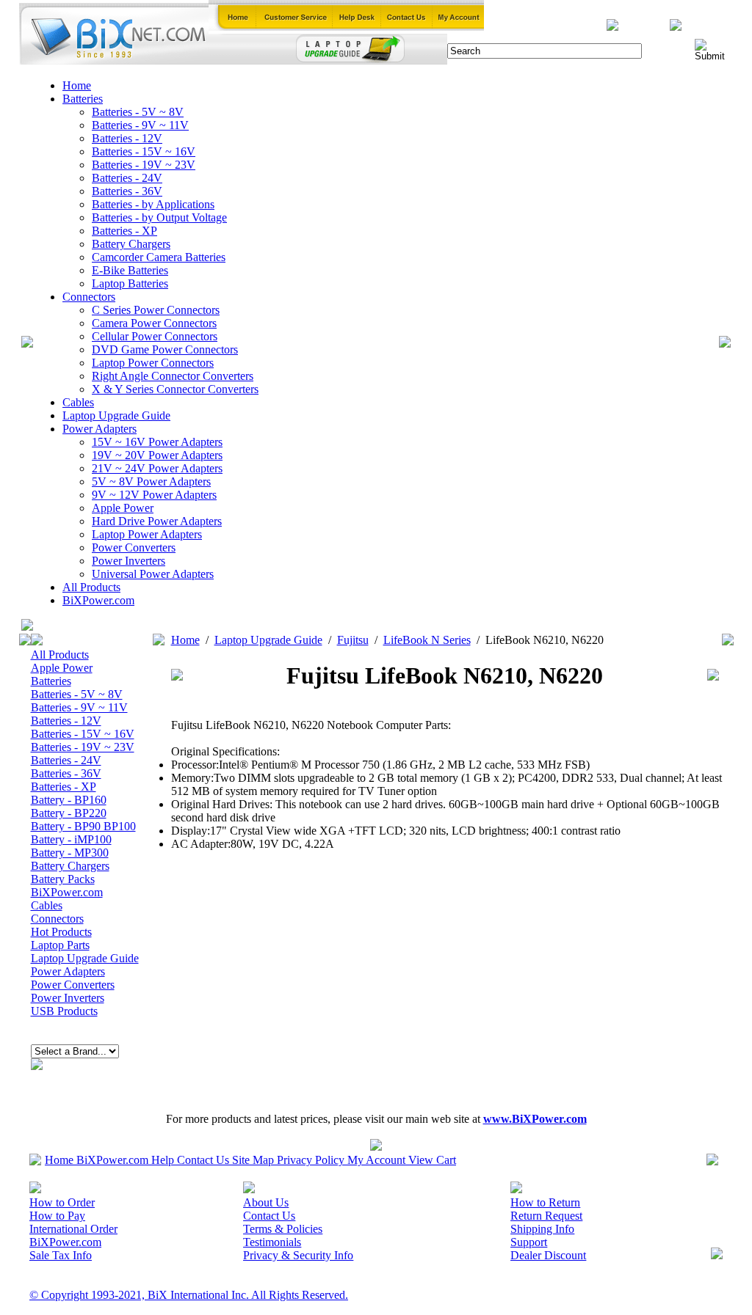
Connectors (88, 296)
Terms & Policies (282, 1229)
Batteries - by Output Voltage (159, 217)
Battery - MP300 (70, 852)
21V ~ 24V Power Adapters (157, 468)
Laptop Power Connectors (153, 362)
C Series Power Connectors (156, 310)
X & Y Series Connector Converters (175, 389)
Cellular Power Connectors (154, 336)
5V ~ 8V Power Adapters (151, 481)
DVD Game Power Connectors (165, 349)
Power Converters (134, 547)
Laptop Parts (60, 945)
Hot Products (61, 932)
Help (162, 1160)
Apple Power (122, 508)
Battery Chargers (131, 244)
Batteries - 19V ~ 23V (143, 164)
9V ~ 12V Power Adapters (154, 494)
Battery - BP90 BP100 (83, 826)
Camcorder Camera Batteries (158, 257)
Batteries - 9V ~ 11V (140, 125)
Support (528, 1242)
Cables (78, 402)
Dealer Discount (548, 1255)
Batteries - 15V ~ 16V (143, 151)
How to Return (545, 1202)
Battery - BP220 (68, 813)
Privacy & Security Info (298, 1255)
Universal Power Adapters (153, 574)
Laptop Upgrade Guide (116, 415)
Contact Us (203, 1160)
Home (76, 85)
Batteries (82, 98)
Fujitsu (353, 640)
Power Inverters (128, 560)
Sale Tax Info (60, 1255)
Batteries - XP (124, 230)
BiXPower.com (98, 600)
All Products (91, 587)
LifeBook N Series (427, 640)
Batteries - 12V (127, 138)
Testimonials (272, 1242)
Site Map (253, 1160)
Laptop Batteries (130, 283)
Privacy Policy (310, 1160)
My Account (376, 1160)
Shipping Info (542, 1229)
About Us (266, 1202)
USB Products (64, 1011)
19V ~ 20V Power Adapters (157, 455)
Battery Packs (63, 879)
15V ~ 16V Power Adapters (157, 442)
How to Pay (57, 1215)
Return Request (546, 1215)
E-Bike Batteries (130, 270)
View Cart (432, 1160)
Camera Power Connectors (154, 323)
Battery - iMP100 (71, 839)
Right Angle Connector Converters (172, 376)
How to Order (62, 1202)
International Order (73, 1229)
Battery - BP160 (68, 800)
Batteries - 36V (127, 191)
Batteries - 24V (127, 178)
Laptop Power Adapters (147, 534)
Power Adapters (99, 428)
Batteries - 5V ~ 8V (138, 112)
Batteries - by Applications (153, 204)
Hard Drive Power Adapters (157, 521)
